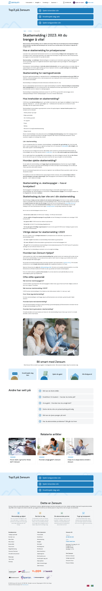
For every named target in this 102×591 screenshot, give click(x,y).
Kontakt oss (12, 537)
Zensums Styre (69, 560)
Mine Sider (11, 539)
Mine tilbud (11, 541)
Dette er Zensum (70, 556)
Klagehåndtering (13, 549)
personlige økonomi (70, 203)
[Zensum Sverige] (92, 586)
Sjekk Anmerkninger (42, 563)
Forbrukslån (40, 534)
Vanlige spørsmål (13, 534)
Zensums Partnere (13, 551)
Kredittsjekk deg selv (42, 558)
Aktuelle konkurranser (14, 553)
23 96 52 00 (70, 537)
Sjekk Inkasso (40, 565)
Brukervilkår (11, 544)
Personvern (11, 546)
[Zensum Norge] (88, 586)
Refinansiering (40, 539)
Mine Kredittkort (41, 551)
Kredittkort (40, 537)
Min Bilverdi (40, 549)
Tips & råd (11, 559)
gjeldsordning (67, 262)
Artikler (30, 31)
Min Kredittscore (41, 556)
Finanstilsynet (25, 584)
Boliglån (39, 541)
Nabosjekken (40, 561)
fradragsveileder (50, 206)
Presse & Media (70, 563)
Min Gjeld (39, 544)
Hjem (25, 31)
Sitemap (11, 561)
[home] (14, 2)
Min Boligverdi (40, 546)
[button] (30, 2)
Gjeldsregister (40, 553)
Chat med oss (70, 541)
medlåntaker (49, 152)
